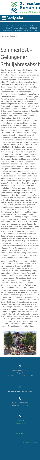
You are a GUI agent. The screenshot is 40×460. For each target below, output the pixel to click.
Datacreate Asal (31, 442)
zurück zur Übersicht (9, 36)
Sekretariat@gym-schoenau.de (20, 391)
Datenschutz (20, 423)
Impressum (20, 420)
